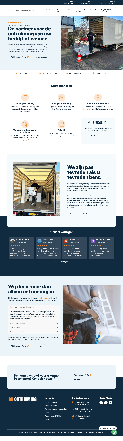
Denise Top (47, 240)
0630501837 (87, 3)
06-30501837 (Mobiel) (83, 411)
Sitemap (101, 433)
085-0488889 (68, 3)
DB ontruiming (37, 433)
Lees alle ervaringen (60, 262)
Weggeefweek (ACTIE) (53, 416)
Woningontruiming (51, 402)
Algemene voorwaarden (64, 433)
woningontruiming (44, 298)
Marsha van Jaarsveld (77, 240)
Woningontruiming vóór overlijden (56, 409)
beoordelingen (92, 433)
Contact (73, 214)
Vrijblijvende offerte (106, 10)
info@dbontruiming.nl (108, 3)
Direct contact (41, 57)
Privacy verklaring (49, 433)
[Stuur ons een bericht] (114, 432)
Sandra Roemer (22, 240)
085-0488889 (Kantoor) (83, 409)
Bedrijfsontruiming (51, 406)
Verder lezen (88, 214)
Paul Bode (100, 240)
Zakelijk (47, 412)
